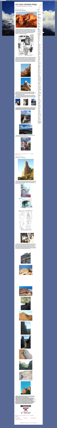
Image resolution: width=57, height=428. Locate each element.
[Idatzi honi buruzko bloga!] (31, 415)
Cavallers (39, 52)
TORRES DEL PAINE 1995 (39, 107)
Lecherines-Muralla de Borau (39, 66)
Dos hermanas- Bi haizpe (39, 54)
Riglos (18, 416)
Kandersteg (39, 63)
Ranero (39, 90)
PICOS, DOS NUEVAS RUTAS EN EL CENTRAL (39, 18)
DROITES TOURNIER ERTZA (39, 104)
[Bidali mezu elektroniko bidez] (30, 415)
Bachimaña (39, 45)
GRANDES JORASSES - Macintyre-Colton (39, 114)
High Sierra (39, 61)
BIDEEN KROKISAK (39, 102)
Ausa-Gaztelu (39, 44)
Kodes (38, 64)
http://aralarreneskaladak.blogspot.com (39, 123)
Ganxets (38, 11)
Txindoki (39, 96)
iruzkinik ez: (28, 415)
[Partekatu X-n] (31, 415)
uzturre (39, 97)
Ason (38, 42)
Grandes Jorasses (39, 59)
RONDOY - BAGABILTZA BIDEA (39, 108)
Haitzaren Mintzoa (39, 23)
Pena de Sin (39, 76)
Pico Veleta (39, 88)
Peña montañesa (39, 78)
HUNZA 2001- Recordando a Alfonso (39, 112)
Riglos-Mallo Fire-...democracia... (20, 157)
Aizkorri (39, 36)
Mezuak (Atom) (20, 419)
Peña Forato (39, 77)
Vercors (39, 98)
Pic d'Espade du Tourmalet (39, 82)
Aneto (38, 39)
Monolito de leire (19, 154)
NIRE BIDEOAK (39, 101)
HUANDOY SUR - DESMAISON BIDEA (39, 105)
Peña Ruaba (39, 79)
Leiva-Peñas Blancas (39, 67)
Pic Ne (38, 85)
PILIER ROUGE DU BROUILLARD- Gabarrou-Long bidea (39, 116)
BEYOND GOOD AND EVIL (39, 119)
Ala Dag (39, 37)
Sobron (39, 94)
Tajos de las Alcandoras (39, 95)
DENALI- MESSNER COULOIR (39, 110)
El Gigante (39, 56)
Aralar (38, 41)
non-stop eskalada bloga (26, 4)
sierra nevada (39, 93)
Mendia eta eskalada (39, 29)
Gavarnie (39, 58)
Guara (38, 60)
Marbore (39, 69)
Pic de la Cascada (39, 83)
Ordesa (39, 74)
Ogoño (38, 73)
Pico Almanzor (39, 86)
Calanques (39, 51)
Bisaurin (39, 49)
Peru (38, 81)
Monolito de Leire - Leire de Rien (20, 10)
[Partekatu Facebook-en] (32, 415)
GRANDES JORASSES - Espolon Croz (39, 118)
